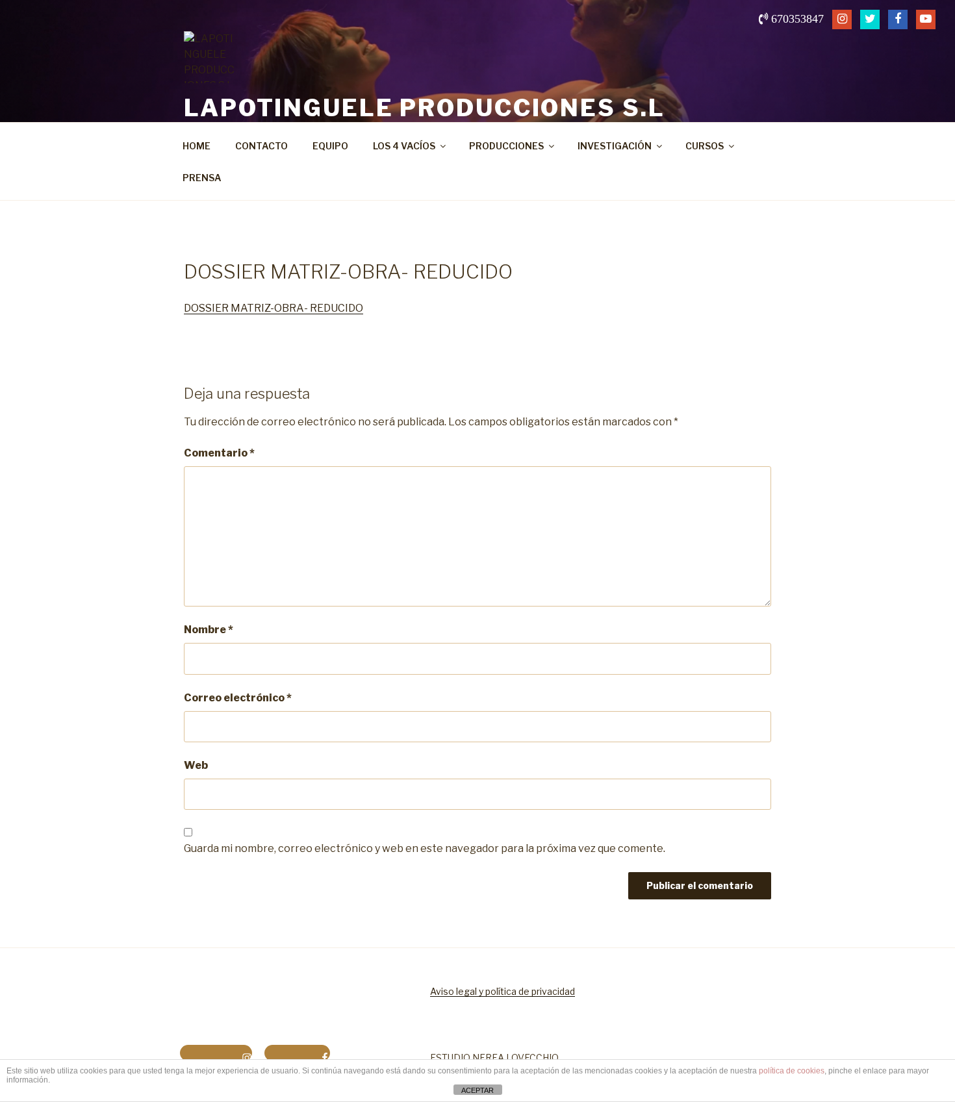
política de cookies (791, 1070)
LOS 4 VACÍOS (404, 145)
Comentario (219, 453)
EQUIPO (330, 145)
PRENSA (202, 177)
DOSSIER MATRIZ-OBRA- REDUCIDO (273, 308)
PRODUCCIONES (506, 145)
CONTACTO (261, 145)
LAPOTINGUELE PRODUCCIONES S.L (424, 108)
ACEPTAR (477, 1090)
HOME (196, 145)
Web (196, 765)
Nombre (208, 629)
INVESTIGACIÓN (615, 145)
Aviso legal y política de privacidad (502, 991)
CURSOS (704, 145)
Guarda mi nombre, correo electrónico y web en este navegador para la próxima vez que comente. (424, 848)
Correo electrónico (238, 698)
